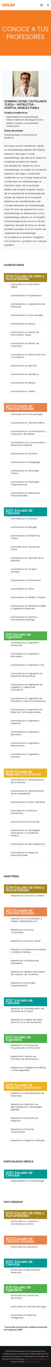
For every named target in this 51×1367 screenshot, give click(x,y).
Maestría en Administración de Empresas (27, 1094)
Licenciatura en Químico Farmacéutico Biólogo (24, 618)
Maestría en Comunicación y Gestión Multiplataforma (26, 920)
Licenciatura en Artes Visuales (27, 315)
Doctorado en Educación (24, 1246)
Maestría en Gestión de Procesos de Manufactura (25, 1058)
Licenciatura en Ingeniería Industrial (25, 722)
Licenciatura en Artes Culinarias (28, 802)
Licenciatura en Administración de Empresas (27, 781)
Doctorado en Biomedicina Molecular (25, 1271)
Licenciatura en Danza (23, 323)
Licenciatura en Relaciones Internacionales (25, 494)
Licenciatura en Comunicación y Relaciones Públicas (28, 444)
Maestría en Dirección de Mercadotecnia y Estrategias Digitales (26, 1107)
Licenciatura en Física (22, 588)
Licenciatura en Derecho (24, 453)
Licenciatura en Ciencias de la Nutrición (27, 559)
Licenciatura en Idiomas (24, 365)
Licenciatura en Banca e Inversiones (24, 812)
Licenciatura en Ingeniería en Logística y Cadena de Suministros (27, 687)
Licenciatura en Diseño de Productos (25, 345)
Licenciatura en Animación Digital (25, 285)
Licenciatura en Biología (24, 527)
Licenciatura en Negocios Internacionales (24, 854)
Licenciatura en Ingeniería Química (25, 755)
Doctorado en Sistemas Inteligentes (23, 1316)
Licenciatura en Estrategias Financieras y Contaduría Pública (25, 833)
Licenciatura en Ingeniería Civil (27, 664)
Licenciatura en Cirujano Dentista (24, 570)
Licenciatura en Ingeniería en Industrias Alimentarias (27, 675)
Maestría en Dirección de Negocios (24, 1119)
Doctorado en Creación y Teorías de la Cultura (25, 1222)
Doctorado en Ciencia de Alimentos (24, 1297)
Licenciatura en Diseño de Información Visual (25, 333)
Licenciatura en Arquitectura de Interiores (28, 305)
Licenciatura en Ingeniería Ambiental (25, 644)
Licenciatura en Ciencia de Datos (25, 548)
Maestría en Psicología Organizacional (23, 984)
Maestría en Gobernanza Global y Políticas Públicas (28, 951)
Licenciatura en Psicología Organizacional (25, 483)
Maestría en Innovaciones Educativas (25, 962)
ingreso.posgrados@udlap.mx (37, 1359)
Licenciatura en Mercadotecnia (28, 844)
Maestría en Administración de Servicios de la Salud (27, 1010)
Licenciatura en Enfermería (26, 580)
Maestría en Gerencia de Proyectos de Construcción (25, 1046)
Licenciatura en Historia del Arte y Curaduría (28, 356)
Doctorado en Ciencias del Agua (28, 1306)
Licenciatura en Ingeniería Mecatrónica (25, 744)
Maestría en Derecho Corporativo (22, 931)
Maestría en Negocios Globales (28, 1140)
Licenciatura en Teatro (23, 391)
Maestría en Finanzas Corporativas (22, 1130)
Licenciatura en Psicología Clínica (25, 472)
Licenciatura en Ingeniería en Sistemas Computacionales (27, 711)
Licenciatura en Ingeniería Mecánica (25, 733)
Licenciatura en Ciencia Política (28, 422)
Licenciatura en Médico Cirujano (28, 597)
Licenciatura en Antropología (26, 414)
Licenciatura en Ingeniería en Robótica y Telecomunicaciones (28, 700)
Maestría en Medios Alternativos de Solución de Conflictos (28, 973)
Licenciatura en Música (23, 382)
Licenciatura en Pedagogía (25, 462)
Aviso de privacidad (33, 1362)
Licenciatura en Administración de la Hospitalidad (27, 792)
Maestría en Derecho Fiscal (25, 940)
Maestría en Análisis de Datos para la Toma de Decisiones (26, 1021)
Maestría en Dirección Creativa (27, 895)
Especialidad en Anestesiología (27, 1180)
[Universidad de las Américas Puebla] (9, 5)
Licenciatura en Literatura (25, 374)
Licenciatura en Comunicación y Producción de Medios (28, 432)
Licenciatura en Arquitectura (26, 295)
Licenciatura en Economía (25, 821)
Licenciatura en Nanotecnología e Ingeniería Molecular (28, 607)
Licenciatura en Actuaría (24, 518)
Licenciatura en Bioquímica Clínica (25, 537)
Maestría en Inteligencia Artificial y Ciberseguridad (28, 1069)
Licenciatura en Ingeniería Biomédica (25, 655)
